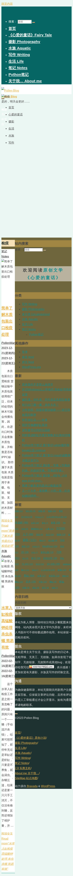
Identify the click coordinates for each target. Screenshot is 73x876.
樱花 (19, 582)
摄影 (29, 540)
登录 (25, 351)
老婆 (55, 523)
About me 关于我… (27, 773)
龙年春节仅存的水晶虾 (36, 430)
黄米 (45, 523)
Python (39, 517)
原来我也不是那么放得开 (37, 384)
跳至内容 (7, 3)
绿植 (41, 511)
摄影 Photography (33, 309)
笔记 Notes (29, 329)
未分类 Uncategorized (36, 314)
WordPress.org (31, 367)
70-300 (27, 564)
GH (25, 558)
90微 (25, 588)
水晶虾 (21, 522)
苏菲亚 (54, 576)
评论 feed (28, 362)
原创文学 (50, 558)
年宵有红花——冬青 (34, 419)
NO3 (40, 564)
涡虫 (35, 588)
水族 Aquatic (30, 319)
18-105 (53, 564)
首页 (18, 732)
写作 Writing (29, 304)
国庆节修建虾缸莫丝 (34, 425)
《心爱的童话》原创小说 (30, 737)
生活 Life (27, 324)
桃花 (42, 540)
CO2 (34, 552)
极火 (25, 570)
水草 (41, 576)
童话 (35, 558)
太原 (35, 523)
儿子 (28, 534)
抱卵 (55, 588)
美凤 (39, 535)
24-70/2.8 (26, 517)
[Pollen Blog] (10, 90)
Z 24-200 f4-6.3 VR (57, 517)
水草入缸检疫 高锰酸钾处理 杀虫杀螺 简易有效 (7, 627)
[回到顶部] (16, 713)
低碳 (52, 511)
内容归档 (20, 602)
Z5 (25, 552)
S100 (36, 546)
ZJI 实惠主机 (23, 768)
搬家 (65, 576)
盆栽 (62, 570)
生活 (50, 535)
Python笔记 (36, 334)
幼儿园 (52, 540)
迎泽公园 (47, 552)
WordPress (49, 546)
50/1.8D (30, 511)
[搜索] (33, 22)
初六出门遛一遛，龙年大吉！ (40, 404)
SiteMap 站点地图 (26, 778)
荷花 (35, 570)
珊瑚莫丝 (37, 529)
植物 (61, 534)
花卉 (31, 581)
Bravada (32, 786)
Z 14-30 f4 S (48, 570)
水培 (24, 529)
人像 (50, 529)
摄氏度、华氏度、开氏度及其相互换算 (46, 399)
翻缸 (53, 582)
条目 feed (28, 356)
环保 (43, 582)
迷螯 (26, 546)
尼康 (19, 511)
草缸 (29, 575)
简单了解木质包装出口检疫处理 (7, 321)
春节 (45, 588)
